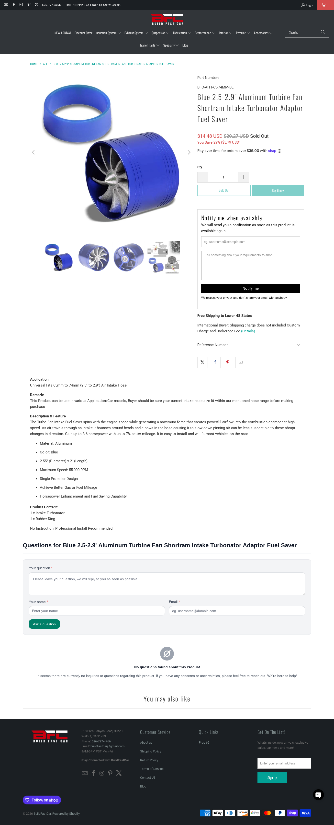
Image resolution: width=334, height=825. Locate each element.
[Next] (189, 152)
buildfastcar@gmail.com (107, 746)
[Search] (323, 32)
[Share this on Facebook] (215, 362)
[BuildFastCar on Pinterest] (29, 5)
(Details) (248, 331)
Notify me (251, 288)
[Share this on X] (202, 362)
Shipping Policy (150, 751)
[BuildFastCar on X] (36, 5)
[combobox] (307, 32)
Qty (199, 167)
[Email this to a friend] (240, 362)
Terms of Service (152, 769)
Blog (143, 786)
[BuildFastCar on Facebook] (13, 5)
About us (146, 742)
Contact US (148, 777)
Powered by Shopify (66, 813)
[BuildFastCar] (167, 19)
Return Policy (149, 760)
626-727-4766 (51, 5)
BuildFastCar (42, 813)
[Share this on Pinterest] (228, 362)
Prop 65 (204, 742)
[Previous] (34, 152)
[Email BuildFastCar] (6, 5)
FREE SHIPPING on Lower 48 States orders (93, 5)
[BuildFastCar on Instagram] (21, 5)
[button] (108, 33)
